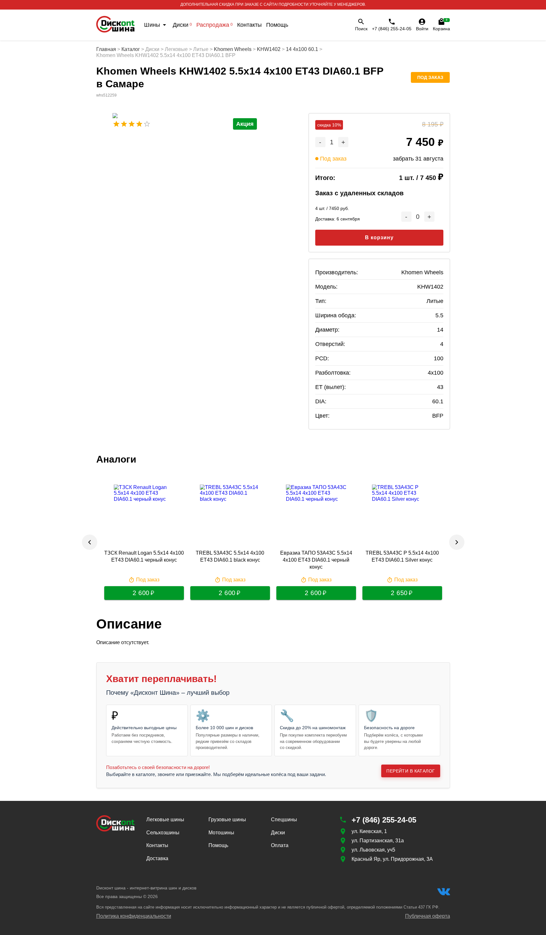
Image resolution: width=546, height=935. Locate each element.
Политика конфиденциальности (133, 916)
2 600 (141, 592)
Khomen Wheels (232, 49)
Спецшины (284, 819)
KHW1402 (268, 49)
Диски (182, 25)
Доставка (157, 858)
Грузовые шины (227, 819)
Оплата (279, 845)
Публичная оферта (427, 916)
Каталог (130, 49)
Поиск (361, 28)
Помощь (277, 25)
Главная (106, 49)
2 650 (399, 592)
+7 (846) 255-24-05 (391, 28)
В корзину (379, 237)
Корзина (441, 24)
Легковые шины (165, 819)
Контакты (249, 25)
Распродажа (214, 25)
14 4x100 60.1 (302, 49)
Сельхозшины (162, 832)
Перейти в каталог (410, 770)
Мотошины (221, 832)
